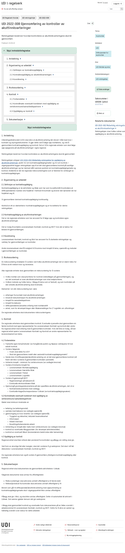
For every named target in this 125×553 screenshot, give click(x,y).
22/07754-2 (99, 104)
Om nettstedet (21, 545)
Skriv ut (101, 113)
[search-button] (121, 9)
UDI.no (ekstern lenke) (34, 545)
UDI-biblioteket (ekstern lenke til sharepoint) (56, 545)
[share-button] (92, 23)
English (105, 2)
